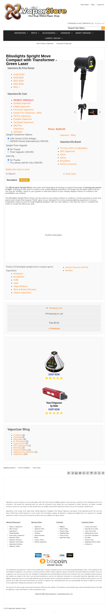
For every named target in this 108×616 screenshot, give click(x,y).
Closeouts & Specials (64, 43)
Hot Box (69, 270)
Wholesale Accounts (91, 533)
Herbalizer (18, 274)
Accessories (39, 531)
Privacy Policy (64, 531)
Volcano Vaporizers (41, 542)
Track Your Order (90, 531)
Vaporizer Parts (39, 529)
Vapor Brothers (20, 286)
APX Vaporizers (67, 151)
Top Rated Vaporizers (23, 122)
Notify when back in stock (18, 169)
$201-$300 (18, 81)
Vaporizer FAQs (14, 537)
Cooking (17, 437)
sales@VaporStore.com (65, 594)
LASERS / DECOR (52, 38)
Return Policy (64, 529)
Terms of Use (64, 535)
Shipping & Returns (9, 468)
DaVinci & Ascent (68, 164)
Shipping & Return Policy (92, 542)
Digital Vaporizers (21, 106)
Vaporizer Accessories (23, 452)
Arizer (63, 154)
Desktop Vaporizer (22, 103)
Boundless (65, 161)
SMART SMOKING (83, 33)
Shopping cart (99, 23)
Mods (36, 537)
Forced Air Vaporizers (23, 110)
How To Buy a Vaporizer (45, 43)
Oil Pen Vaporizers (22, 116)
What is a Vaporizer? (16, 526)
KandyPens (18, 277)
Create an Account (91, 526)
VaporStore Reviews (15, 544)
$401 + (16, 87)
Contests (17, 435)
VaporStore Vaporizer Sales (17, 608)
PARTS (34, 33)
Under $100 (18, 74)
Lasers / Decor (39, 540)
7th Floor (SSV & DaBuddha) (73, 148)
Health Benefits (14, 533)
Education (18, 439)
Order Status (84, 4)
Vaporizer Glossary (15, 540)
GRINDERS (65, 33)
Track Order (37, 468)
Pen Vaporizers (20, 446)
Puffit (15, 280)
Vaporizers (18, 454)
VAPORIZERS (20, 33)
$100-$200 (18, 78)
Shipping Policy (64, 533)
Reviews (24, 180)
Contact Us (100, 4)
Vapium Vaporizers (22, 293)
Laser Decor (19, 443)
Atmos (63, 158)
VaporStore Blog (65, 537)
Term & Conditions (24, 468)
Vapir (15, 283)
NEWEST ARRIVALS (23, 100)
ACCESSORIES (48, 33)
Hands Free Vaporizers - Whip (27, 113)
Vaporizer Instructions (16, 542)
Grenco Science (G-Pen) (76, 267)
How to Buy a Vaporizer (16, 535)
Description (12, 180)
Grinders (37, 533)
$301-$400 (18, 84)
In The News (19, 441)
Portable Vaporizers (22, 119)
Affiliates (62, 526)
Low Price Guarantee (91, 535)
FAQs (93, 4)
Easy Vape (71, 174)
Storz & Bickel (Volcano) (24, 289)
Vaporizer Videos (14, 546)
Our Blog (87, 537)
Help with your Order (91, 529)
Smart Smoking (20, 450)
